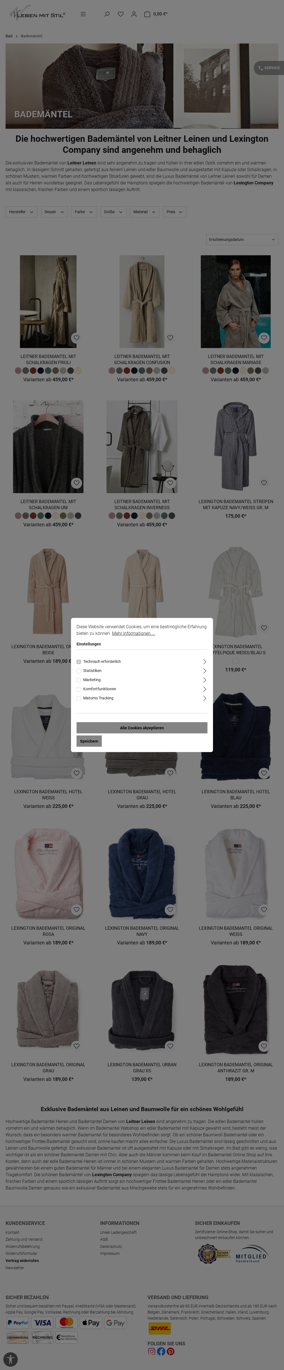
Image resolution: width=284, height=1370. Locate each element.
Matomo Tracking (98, 698)
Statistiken (92, 670)
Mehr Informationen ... (133, 633)
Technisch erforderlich (102, 661)
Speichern (89, 741)
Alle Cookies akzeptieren (142, 728)
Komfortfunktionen (99, 689)
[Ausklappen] (204, 661)
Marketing (92, 680)
